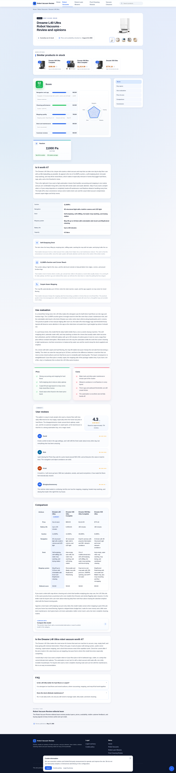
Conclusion (120, 104)
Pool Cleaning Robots (95, 3)
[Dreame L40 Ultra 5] (135, 39)
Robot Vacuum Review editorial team (48, 711)
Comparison (120, 99)
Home (58, 2)
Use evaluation (121, 90)
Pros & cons (120, 95)
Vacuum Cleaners (109, 3)
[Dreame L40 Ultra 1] (111, 39)
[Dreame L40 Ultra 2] (117, 39)
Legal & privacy (91, 744)
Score (118, 81)
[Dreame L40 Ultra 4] (129, 39)
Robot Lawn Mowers (79, 3)
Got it (48, 768)
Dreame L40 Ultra (54, 9)
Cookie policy (90, 747)
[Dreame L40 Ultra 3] (123, 39)
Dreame (55, 18)
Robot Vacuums (65, 3)
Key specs (120, 86)
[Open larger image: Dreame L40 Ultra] (124, 26)
